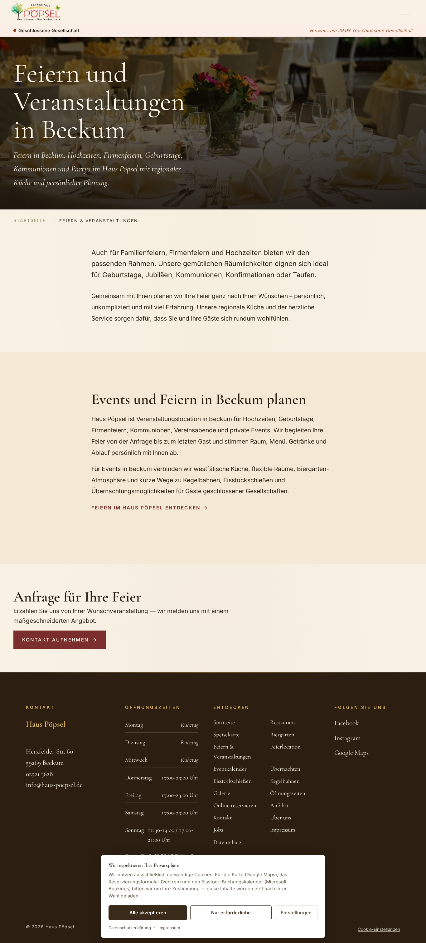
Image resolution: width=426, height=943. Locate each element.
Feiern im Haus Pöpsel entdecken (146, 508)
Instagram (347, 738)
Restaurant (282, 722)
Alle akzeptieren (147, 913)
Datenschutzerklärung (130, 927)
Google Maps (351, 753)
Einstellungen (296, 913)
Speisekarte (226, 734)
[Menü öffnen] (405, 12)
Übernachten (285, 768)
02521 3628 (39, 774)
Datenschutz (227, 842)
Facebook (346, 723)
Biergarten (282, 734)
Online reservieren (234, 805)
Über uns (280, 817)
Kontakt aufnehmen (55, 640)
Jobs (218, 829)
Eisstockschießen (232, 781)
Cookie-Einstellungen (379, 929)
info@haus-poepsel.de (54, 785)
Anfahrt (279, 805)
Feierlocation (285, 746)
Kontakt (222, 817)
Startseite (29, 220)
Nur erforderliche (231, 913)
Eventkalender (230, 768)
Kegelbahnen (285, 781)
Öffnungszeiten (287, 793)
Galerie (221, 793)
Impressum (282, 829)
